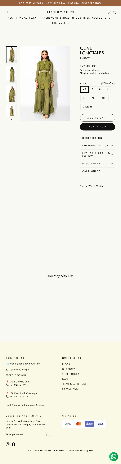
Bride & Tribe (81, 18)
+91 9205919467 (18, 384)
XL (84, 98)
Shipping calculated (89, 73)
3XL (104, 98)
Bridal (65, 18)
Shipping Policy (95, 145)
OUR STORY (68, 369)
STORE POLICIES (70, 373)
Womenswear (29, 18)
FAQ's (65, 378)
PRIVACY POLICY (71, 388)
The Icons (59, 23)
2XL (93, 98)
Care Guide (91, 171)
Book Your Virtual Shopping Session (25, 404)
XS (84, 89)
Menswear (51, 18)
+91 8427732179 (18, 396)
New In (12, 18)
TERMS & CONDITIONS (74, 383)
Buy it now (98, 126)
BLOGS (66, 364)
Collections (101, 18)
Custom (87, 106)
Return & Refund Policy (96, 154)
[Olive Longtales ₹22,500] (83, 218)
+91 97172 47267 (19, 369)
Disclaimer (91, 163)
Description (92, 138)
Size (83, 83)
